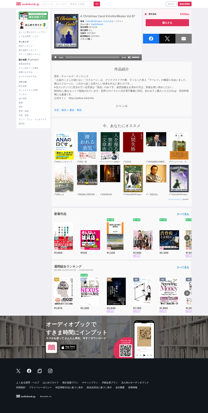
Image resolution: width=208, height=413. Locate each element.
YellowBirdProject (93, 21)
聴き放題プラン (70, 382)
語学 (21, 107)
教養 (21, 102)
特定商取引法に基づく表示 (69, 387)
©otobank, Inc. (46, 396)
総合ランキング (26, 46)
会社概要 (120, 387)
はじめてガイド (51, 382)
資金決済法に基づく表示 (99, 387)
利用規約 (20, 387)
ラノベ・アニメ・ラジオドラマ (32, 119)
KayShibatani (97, 24)
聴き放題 (23, 86)
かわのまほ (108, 21)
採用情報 (132, 387)
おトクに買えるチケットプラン (32, 32)
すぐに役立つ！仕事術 (29, 68)
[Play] (55, 57)
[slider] (136, 57)
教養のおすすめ (26, 72)
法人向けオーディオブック (135, 382)
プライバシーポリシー (40, 387)
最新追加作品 (25, 63)
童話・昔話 (75, 109)
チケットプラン (90, 382)
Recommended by (175, 199)
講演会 (22, 123)
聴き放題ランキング (28, 50)
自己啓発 (23, 98)
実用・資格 (24, 111)
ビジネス (23, 94)
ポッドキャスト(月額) (28, 90)
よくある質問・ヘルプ (29, 36)
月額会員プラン (110, 382)
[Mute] (129, 57)
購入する (167, 22)
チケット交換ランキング (30, 54)
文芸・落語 (24, 115)
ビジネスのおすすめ (28, 76)
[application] (97, 57)
